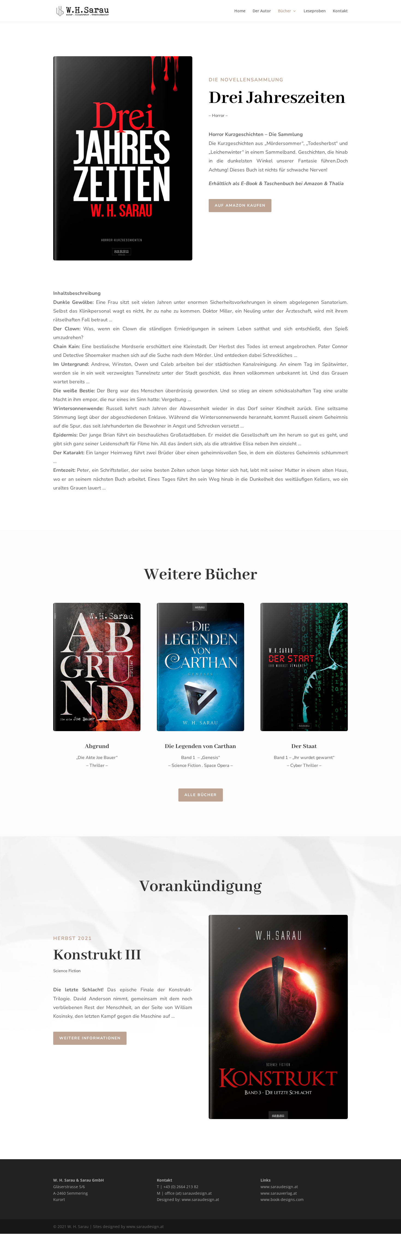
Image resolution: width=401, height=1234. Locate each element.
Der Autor (262, 11)
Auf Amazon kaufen (240, 205)
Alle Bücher (200, 794)
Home (240, 11)
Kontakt (340, 11)
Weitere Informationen (90, 1038)
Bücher (284, 11)
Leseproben (315, 11)
